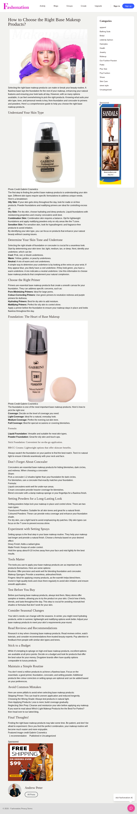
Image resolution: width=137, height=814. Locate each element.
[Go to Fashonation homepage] (16, 6)
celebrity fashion (106, 40)
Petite (102, 65)
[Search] (107, 6)
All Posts (31, 794)
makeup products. (16, 107)
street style (104, 85)
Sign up (128, 6)
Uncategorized (49, 736)
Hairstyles (104, 44)
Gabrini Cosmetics (29, 189)
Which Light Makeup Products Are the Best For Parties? (58, 708)
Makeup (103, 56)
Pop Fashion (105, 73)
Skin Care (104, 81)
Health (102, 48)
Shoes (102, 77)
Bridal (102, 36)
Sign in (117, 6)
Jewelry (103, 52)
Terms (29, 808)
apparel (103, 27)
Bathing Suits (105, 31)
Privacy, (24, 808)
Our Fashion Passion (108, 60)
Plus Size (103, 69)
